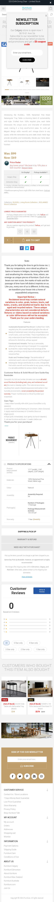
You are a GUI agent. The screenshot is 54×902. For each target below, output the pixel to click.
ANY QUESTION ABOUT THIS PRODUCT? (19, 222)
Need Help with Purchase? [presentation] (27, 547)
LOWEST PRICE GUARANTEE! (15, 212)
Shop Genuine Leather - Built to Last (24, 3)
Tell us (43, 215)
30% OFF (48, 44)
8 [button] (38, 89)
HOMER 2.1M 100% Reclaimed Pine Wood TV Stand (40, 706)
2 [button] (11, 89)
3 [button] (16, 89)
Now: (7, 157)
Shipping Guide (10, 849)
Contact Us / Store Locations (16, 794)
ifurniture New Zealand (13, 877)
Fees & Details (27, 577)
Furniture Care (9, 853)
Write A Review (42, 591)
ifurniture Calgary (11, 866)
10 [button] (47, 89)
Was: (7, 153)
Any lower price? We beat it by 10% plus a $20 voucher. (28, 166)
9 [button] (43, 89)
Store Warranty (10, 805)
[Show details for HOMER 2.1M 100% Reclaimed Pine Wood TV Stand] (40, 688)
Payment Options (11, 846)
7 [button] (34, 89)
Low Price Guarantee (12, 802)
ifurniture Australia (11, 881)
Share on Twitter (27, 248)
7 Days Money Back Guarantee (16, 798)
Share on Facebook (22, 248)
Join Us (7, 888)
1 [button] (7, 89)
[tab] (27, 531)
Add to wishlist (20, 232)
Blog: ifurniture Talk (12, 813)
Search (51, 14)
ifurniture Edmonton (12, 870)
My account (9, 822)
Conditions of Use (11, 857)
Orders (7, 826)
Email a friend (34, 232)
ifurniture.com (10, 884)
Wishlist (7, 837)
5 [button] (25, 89)
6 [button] (29, 89)
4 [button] (20, 89)
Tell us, (37, 225)
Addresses (8, 829)
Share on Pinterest (32, 248)
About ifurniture (10, 873)
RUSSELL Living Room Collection (25, 202)
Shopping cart (10, 833)
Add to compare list (27, 232)
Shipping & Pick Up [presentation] (27, 532)
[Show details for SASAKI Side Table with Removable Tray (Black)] (13, 688)
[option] (10, 82)
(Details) (36, 519)
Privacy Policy (10, 809)
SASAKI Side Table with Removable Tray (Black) (13, 706)
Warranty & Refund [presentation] (27, 539)
